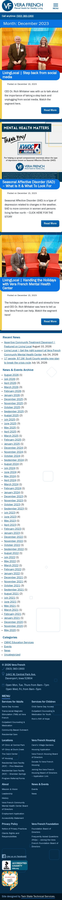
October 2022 (12, 545)
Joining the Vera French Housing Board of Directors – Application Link (44, 772)
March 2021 (11, 610)
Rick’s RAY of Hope (41, 719)
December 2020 (13, 622)
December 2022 (13, 537)
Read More (51, 111)
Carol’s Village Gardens (43, 745)
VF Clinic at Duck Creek (13, 749)
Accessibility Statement (13, 818)
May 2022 (10, 561)
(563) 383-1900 (25, 16)
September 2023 (14, 509)
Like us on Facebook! (16, 856)
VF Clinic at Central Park (13, 745)
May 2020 (10, 630)
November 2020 (13, 626)
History (5, 798)
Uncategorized (12, 654)
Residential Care (9, 734)
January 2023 (12, 533)
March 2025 (11, 436)
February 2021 (12, 614)
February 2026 (12, 391)
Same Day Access (10, 707)
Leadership (7, 794)
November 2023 (13, 500)
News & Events (40, 784)
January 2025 (12, 444)
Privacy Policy (10, 824)
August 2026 (11, 375)
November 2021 (13, 581)
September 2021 (14, 590)
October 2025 (12, 407)
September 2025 (14, 411)
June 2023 (10, 517)
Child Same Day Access (43, 707)
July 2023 (9, 512)
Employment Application (13, 814)
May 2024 (10, 476)
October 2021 (12, 585)
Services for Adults (12, 701)
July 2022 (9, 557)
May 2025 (10, 427)
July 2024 (9, 468)
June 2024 (10, 472)
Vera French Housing (43, 740)
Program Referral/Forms (13, 778)
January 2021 (12, 618)
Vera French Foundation (45, 824)
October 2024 (12, 456)
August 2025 (11, 415)
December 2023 (13, 496)
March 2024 (11, 484)
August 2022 (11, 553)
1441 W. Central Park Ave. (21, 674)
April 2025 (10, 431)
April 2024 (10, 480)
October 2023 (12, 504)
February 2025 (12, 440)
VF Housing (7, 758)
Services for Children (43, 701)
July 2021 (9, 598)
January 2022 (12, 573)
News (7, 650)
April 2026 (10, 383)
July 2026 (9, 379)
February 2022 (12, 569)
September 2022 (14, 549)
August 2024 (11, 464)
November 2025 (13, 403)
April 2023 (10, 525)
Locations (7, 740)
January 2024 (12, 492)
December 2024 (13, 448)
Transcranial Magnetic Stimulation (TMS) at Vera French (14, 714)
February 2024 (12, 488)
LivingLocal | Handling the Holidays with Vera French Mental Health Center (29, 284)
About (5, 784)
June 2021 (10, 602)
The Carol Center (10, 754)
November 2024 (13, 452)
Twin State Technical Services (38, 896)
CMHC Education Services (19, 642)
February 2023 (12, 529)
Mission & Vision (10, 789)
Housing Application (41, 749)
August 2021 (11, 593)
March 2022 (11, 565)
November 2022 (13, 541)
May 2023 (10, 521)
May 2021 (10, 606)
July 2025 (9, 419)
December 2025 (13, 399)
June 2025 (10, 423)
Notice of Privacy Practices (14, 829)
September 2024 (14, 460)
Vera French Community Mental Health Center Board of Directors (15, 806)
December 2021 (13, 577)
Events (8, 646)
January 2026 (12, 395)
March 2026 (11, 387)
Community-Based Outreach (15, 730)
